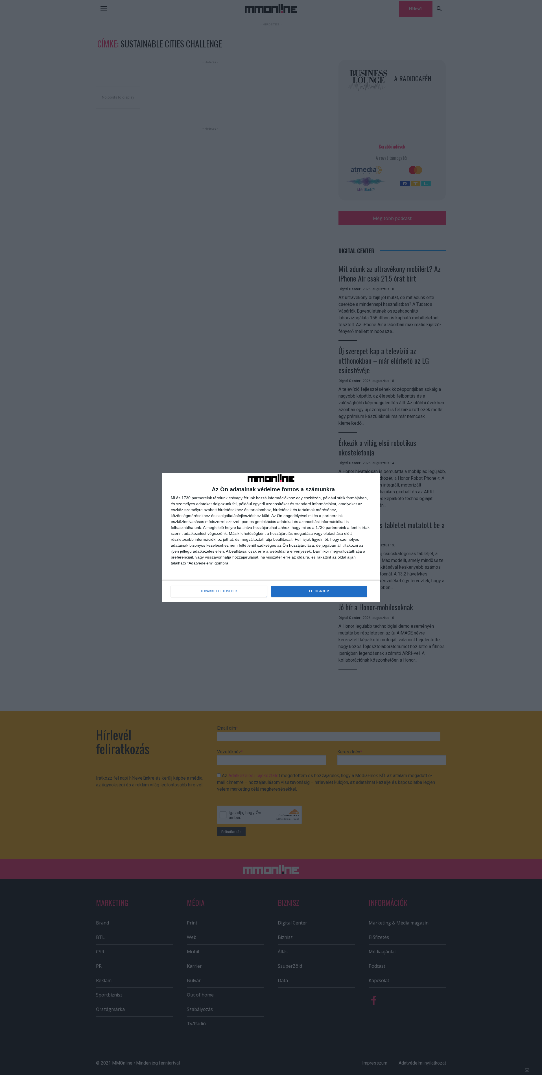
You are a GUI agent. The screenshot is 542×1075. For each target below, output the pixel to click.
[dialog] (271, 537)
